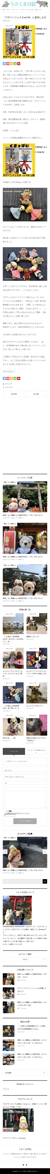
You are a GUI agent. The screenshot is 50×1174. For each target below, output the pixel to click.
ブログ (25, 959)
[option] (25, 855)
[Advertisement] (25, 417)
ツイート (6, 1089)
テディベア (8, 384)
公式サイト (22, 138)
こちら (23, 1138)
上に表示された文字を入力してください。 (18, 813)
